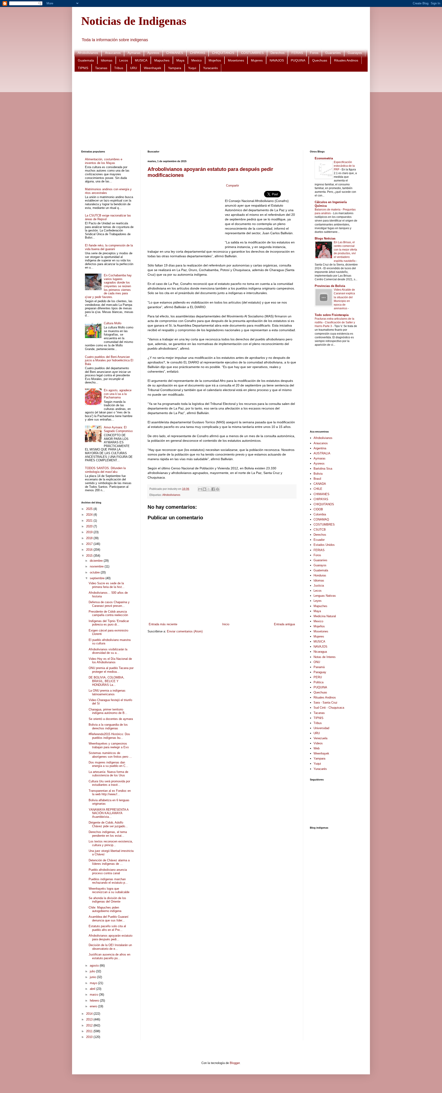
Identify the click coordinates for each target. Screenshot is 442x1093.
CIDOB (318, 509)
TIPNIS (83, 68)
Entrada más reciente (163, 624)
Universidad (321, 728)
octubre (95, 572)
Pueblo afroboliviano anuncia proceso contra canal (108, 871)
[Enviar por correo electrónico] (200, 489)
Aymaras (134, 53)
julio (93, 971)
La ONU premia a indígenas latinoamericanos (107, 692)
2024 (89, 514)
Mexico (196, 60)
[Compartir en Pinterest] (217, 489)
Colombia (320, 514)
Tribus (118, 68)
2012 (89, 1025)
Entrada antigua (284, 624)
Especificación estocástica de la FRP (344, 166)
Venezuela (320, 738)
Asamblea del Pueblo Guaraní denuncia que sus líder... (108, 918)
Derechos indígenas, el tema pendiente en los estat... (108, 833)
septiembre (97, 578)
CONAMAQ (321, 519)
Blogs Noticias (325, 238)
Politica (318, 682)
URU (133, 68)
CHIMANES (174, 53)
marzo (94, 994)
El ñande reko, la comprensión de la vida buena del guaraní (109, 247)
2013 (89, 1019)
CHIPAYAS (197, 53)
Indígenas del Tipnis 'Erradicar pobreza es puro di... (109, 622)
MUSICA (141, 60)
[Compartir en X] (208, 489)
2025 (89, 509)
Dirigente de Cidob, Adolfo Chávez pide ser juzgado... (108, 824)
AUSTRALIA (322, 453)
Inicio (225, 624)
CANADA (320, 483)
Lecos (123, 60)
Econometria (324, 158)
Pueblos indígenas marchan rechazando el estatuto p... (108, 881)
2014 (89, 1013)
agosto (95, 965)
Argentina (320, 448)
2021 (89, 520)
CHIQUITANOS (223, 53)
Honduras (320, 575)
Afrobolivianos (88, 53)
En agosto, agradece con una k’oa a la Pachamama (117, 394)
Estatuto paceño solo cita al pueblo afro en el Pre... (107, 928)
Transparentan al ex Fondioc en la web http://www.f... (110, 792)
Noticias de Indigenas (133, 21)
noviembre (97, 566)
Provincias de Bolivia (330, 286)
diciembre (97, 560)
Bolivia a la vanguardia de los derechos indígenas (108, 726)
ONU (317, 662)
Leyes (318, 600)
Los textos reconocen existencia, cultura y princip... (111, 843)
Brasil (317, 478)
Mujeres (257, 60)
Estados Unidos (324, 544)
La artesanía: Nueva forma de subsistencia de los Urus (108, 773)
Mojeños (215, 60)
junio (93, 977)
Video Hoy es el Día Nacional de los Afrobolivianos (110, 660)
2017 (89, 544)
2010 (89, 1037)
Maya (180, 60)
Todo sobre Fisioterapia (332, 315)
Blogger (235, 1063)
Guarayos (355, 53)
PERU (318, 677)
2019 (89, 532)
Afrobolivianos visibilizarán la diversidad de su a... (108, 651)
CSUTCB (320, 529)
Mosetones (236, 60)
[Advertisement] (219, 111)
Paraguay (320, 672)
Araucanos (113, 53)
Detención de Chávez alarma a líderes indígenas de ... (109, 862)
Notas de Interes (325, 657)
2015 (89, 555)
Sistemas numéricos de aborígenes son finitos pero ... (110, 754)
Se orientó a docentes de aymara (111, 719)
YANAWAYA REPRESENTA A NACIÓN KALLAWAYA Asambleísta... (108, 813)
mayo (94, 983)
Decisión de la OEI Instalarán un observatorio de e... (110, 946)
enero (94, 1006)
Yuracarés (210, 68)
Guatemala (86, 60)
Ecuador (319, 539)
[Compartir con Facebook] (213, 489)
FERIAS (297, 53)
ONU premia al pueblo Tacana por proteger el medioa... (111, 669)
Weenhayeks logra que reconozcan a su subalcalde (109, 890)
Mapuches (161, 60)
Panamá (319, 667)
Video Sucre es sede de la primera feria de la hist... (107, 585)
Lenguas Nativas (325, 595)
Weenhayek (152, 68)
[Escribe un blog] (204, 489)
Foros (314, 53)
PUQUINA (298, 60)
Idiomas (106, 60)
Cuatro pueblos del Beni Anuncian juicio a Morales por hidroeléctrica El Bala (109, 360)
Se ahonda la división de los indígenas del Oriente (107, 899)
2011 (89, 1031)
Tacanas (101, 68)
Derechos (277, 53)
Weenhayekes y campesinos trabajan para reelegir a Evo (109, 745)
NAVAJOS (277, 60)
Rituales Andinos (346, 60)
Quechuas (319, 60)
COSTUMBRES (252, 53)
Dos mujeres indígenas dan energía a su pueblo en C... (108, 764)
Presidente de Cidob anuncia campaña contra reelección (108, 613)
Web (317, 748)
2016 (89, 549)
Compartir (232, 185)
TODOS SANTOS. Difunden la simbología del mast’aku (105, 469)
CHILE (318, 489)
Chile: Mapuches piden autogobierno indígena (105, 909)
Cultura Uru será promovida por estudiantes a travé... (109, 783)
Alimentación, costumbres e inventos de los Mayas (103, 161)
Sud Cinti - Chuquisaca (329, 707)
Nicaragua (320, 651)
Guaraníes (333, 53)
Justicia (319, 585)
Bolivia (318, 473)
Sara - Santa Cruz (325, 702)
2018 (89, 538)
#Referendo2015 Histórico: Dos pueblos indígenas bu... (109, 735)
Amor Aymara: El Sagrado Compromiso (118, 429)
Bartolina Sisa (323, 468)
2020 (89, 526)
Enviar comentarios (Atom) (185, 631)
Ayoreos (153, 53)
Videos (318, 743)
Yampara (174, 68)
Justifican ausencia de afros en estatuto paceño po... (109, 956)
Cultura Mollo (112, 323)
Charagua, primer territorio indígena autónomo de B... (108, 711)
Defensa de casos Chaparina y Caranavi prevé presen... (109, 604)
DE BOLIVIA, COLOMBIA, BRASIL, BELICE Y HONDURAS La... (106, 681)
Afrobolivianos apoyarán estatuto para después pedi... (110, 937)
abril (93, 989)
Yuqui (192, 68)
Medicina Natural (325, 616)
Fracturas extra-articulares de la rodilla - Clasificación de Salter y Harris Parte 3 (335, 322)
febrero (95, 1000)
